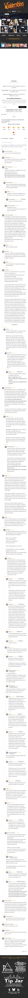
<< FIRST (3, 35)
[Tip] (14, 980)
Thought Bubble (5, 90)
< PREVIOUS (11, 35)
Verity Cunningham (5, 121)
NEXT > (18, 35)
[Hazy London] (14, 45)
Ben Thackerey (13, 119)
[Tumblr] (9, 989)
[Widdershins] (14, 5)
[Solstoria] (17, 45)
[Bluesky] (13, 989)
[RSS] (18, 989)
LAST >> (25, 35)
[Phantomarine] (3, 45)
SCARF (4, 86)
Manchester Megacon (8, 94)
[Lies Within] (21, 45)
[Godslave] (25, 45)
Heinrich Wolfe (20, 119)
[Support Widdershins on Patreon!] (7, 968)
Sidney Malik (7, 119)
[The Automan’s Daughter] (6, 45)
